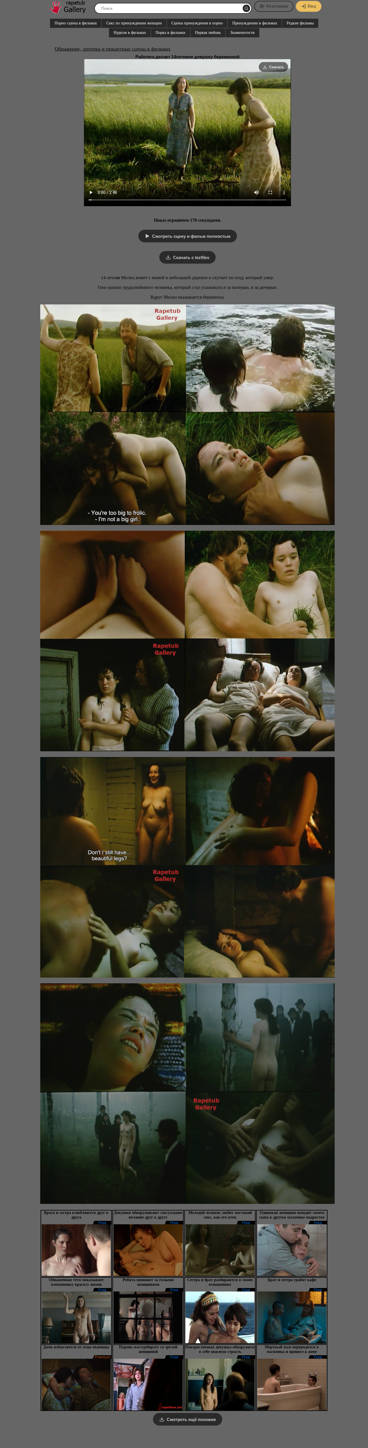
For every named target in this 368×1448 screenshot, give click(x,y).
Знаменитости (242, 32)
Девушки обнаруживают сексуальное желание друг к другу (148, 1214)
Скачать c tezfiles (191, 257)
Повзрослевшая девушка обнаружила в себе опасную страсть (220, 1349)
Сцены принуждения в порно (197, 23)
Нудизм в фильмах (130, 32)
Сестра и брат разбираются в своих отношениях (220, 1282)
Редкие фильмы (300, 23)
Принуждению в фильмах (254, 23)
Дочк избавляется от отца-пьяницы (76, 1347)
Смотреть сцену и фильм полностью (191, 236)
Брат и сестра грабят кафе (292, 1280)
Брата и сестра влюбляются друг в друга (76, 1214)
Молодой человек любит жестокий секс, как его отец (220, 1214)
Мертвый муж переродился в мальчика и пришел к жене (292, 1349)
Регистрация (277, 6)
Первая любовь (208, 32)
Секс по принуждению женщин (134, 23)
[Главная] (70, 11)
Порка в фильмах (170, 32)
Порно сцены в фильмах (76, 23)
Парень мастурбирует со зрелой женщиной (148, 1349)
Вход (312, 6)
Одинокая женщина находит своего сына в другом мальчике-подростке (292, 1214)
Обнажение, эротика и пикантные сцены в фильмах (112, 49)
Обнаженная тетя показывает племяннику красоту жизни (76, 1282)
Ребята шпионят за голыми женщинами (148, 1282)
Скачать (276, 67)
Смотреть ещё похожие (191, 1419)
